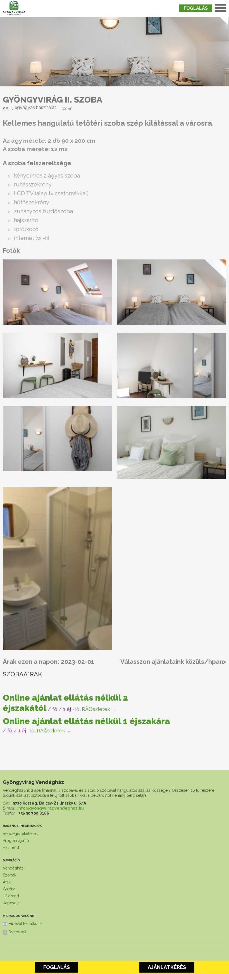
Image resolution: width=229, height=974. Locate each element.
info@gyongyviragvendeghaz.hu (50, 808)
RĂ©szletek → (99, 709)
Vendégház (13, 868)
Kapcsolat (12, 903)
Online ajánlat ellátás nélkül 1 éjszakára (86, 721)
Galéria (9, 889)
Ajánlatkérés (167, 967)
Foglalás (196, 8)
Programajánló (16, 840)
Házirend (11, 847)
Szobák (9, 875)
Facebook (17, 932)
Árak (7, 882)
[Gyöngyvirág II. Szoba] (57, 323)
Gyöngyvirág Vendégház (33, 782)
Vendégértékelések (20, 833)
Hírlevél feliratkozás (26, 923)
